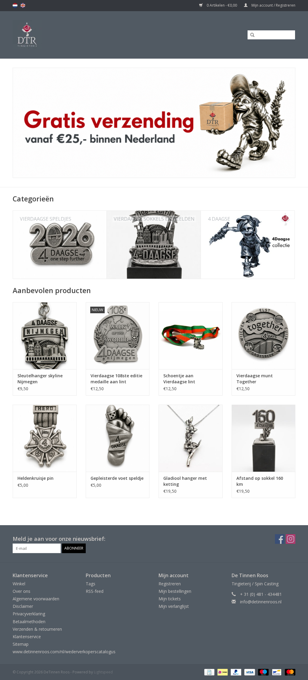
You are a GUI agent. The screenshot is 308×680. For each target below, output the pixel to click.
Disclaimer (23, 606)
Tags (90, 584)
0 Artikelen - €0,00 (222, 5)
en (22, 5)
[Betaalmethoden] (208, 672)
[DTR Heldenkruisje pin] (45, 438)
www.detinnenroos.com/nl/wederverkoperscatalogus (64, 651)
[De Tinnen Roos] (64, 34)
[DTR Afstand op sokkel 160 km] (264, 438)
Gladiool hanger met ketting (185, 481)
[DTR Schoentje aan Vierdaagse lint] (191, 335)
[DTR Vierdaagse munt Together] (264, 335)
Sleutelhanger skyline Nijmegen (40, 378)
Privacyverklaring (29, 614)
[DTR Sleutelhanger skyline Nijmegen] (45, 335)
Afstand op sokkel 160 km (259, 481)
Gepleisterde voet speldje (117, 478)
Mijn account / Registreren (273, 5)
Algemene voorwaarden (36, 599)
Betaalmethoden (29, 621)
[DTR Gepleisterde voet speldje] (118, 438)
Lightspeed (103, 672)
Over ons (21, 591)
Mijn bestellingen (175, 591)
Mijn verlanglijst (174, 606)
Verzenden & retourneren (37, 629)
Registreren (170, 584)
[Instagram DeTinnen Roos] (290, 539)
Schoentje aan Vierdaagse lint (179, 378)
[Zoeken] (250, 35)
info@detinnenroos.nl (261, 602)
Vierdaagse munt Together (254, 378)
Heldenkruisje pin (35, 478)
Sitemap (21, 644)
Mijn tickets (170, 599)
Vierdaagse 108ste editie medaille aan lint (116, 378)
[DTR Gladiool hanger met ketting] (191, 438)
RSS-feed (94, 591)
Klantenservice (27, 636)
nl (15, 5)
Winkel (19, 584)
